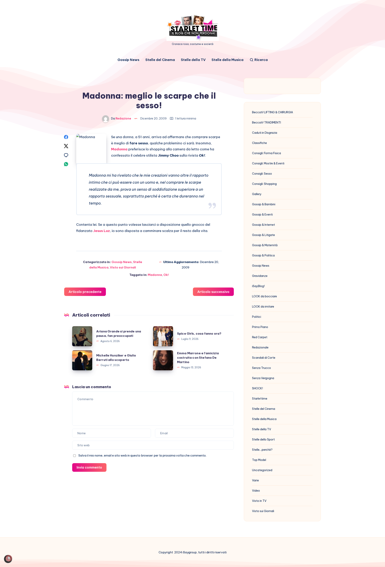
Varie (255, 480)
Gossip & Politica (263, 255)
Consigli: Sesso (262, 173)
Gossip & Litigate (263, 235)
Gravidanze (259, 276)
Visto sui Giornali (123, 267)
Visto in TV (259, 501)
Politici (256, 317)
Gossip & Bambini (263, 204)
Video (256, 490)
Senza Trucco (261, 368)
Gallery (256, 194)
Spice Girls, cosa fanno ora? (199, 333)
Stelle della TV (193, 60)
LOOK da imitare (263, 306)
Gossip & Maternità (265, 245)
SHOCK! (257, 388)
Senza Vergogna (263, 378)
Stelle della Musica (227, 60)
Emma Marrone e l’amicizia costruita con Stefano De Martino (198, 357)
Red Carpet (259, 337)
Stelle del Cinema (160, 60)
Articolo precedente (85, 292)
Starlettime (259, 398)
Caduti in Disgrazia (264, 133)
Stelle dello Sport (263, 439)
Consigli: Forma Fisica (266, 153)
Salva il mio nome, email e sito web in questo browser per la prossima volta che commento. (142, 455)
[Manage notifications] (9, 558)
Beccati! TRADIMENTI (266, 122)
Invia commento (89, 467)
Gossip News (128, 60)
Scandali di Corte (263, 357)
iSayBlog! (258, 286)
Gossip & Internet (263, 225)
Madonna (119, 149)
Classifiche (259, 143)
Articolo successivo (213, 292)
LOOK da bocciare (264, 296)
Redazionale (260, 347)
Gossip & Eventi (262, 214)
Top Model (259, 460)
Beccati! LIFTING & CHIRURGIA (272, 112)
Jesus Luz (101, 231)
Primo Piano (260, 327)
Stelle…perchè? (262, 450)
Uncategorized (262, 470)
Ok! (166, 275)
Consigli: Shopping (264, 184)
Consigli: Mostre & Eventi (268, 163)
